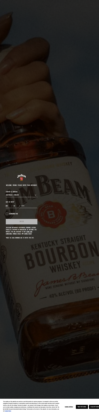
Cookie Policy (28, 234)
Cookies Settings (69, 406)
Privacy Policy (17, 234)
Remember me (13, 214)
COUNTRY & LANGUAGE (12, 192)
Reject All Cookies (82, 406)
